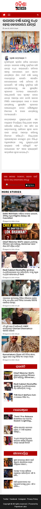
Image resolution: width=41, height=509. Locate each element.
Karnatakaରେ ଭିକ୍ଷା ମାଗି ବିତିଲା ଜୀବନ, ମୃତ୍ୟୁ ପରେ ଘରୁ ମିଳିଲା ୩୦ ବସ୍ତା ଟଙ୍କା (19, 355)
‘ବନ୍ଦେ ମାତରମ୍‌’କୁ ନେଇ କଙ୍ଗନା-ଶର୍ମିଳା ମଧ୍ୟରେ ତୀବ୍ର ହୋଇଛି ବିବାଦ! (23, 440)
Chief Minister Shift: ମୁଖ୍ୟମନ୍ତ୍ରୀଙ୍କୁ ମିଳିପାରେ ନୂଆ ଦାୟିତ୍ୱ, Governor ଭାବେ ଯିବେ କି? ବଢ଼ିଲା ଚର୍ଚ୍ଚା (20, 244)
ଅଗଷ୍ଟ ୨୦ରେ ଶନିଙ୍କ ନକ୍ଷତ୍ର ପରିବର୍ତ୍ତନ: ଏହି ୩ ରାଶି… (24, 473)
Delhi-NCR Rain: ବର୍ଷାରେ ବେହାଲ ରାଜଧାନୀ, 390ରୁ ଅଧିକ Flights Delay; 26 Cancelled (20, 215)
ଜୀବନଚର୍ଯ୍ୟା (20, 453)
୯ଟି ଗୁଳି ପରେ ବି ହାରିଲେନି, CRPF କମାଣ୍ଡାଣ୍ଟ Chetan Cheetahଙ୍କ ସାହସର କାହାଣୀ (17, 328)
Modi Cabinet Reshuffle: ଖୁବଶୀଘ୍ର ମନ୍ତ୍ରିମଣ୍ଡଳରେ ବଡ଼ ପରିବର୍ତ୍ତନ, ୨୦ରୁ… (25, 386)
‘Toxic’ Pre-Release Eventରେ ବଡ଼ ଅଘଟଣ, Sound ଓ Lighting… (23, 418)
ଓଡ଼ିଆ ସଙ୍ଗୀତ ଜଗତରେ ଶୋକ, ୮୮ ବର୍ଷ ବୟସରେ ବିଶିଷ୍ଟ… (23, 429)
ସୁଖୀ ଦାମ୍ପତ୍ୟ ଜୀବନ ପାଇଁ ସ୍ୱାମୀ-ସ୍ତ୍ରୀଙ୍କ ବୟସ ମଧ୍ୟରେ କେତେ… (24, 462)
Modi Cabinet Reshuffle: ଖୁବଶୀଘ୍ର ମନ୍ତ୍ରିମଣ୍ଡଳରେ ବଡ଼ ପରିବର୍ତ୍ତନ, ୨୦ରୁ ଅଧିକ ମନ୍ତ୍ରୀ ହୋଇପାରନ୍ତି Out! (20, 272)
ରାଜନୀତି (20, 366)
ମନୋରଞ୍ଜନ (20, 410)
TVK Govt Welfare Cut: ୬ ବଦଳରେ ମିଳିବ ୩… (25, 396)
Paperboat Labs (20, 506)
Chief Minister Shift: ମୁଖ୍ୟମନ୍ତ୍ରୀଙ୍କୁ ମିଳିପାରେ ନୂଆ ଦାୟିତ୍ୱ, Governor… (24, 375)
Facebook (13, 499)
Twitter (6, 499)
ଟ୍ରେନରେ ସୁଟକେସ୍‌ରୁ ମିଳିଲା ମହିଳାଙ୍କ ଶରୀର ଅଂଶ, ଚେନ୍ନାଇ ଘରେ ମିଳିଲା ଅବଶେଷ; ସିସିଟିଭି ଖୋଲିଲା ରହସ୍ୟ (20, 300)
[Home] (4, 15)
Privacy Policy (32, 499)
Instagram (22, 499)
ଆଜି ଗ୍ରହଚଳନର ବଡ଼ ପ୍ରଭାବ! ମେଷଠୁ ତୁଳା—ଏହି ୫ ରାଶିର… (24, 484)
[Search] (37, 15)
